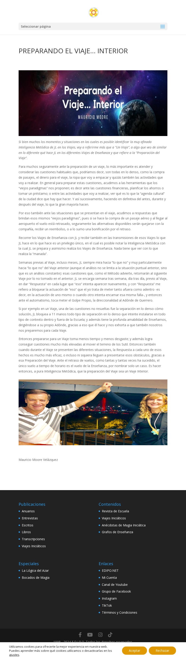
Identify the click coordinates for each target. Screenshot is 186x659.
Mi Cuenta (109, 577)
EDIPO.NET (110, 570)
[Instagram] (100, 634)
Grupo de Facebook (116, 591)
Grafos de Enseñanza (117, 532)
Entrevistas (30, 518)
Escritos (27, 525)
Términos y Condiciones (119, 612)
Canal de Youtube (115, 584)
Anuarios (28, 511)
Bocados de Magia (35, 577)
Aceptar (134, 650)
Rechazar (162, 650)
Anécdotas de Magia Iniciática (124, 525)
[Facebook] (80, 634)
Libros (26, 532)
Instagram (109, 598)
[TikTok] (110, 634)
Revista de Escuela (115, 511)
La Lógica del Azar (35, 570)
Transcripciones (33, 539)
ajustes (14, 655)
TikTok (107, 605)
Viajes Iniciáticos (34, 546)
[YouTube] (90, 634)
